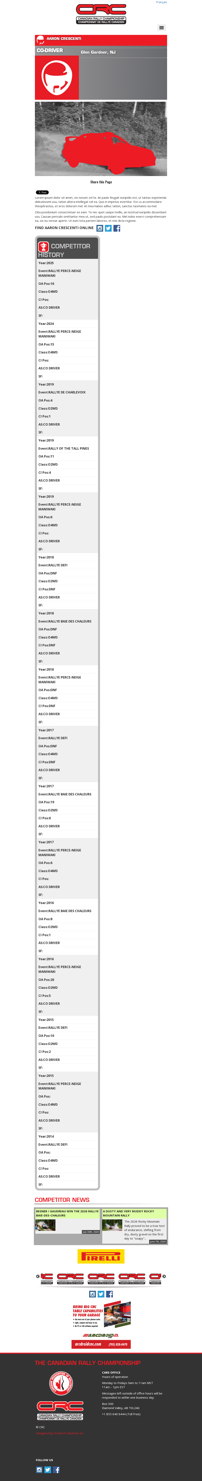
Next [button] (164, 1277)
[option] (55, 1278)
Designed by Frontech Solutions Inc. (60, 1433)
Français (161, 2)
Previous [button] (38, 1277)
